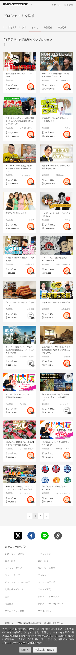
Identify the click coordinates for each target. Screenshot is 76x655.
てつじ (31, 80)
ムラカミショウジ (63, 493)
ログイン (55, 5)
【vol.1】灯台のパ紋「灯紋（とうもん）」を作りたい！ (54, 487)
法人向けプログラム (53, 622)
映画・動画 (10, 560)
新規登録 (68, 5)
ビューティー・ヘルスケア (17, 582)
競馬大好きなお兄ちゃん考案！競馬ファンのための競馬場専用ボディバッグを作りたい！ (20, 121)
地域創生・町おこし (14, 589)
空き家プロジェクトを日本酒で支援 (56, 302)
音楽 (7, 596)
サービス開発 (44, 610)
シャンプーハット (63, 264)
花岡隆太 (66, 356)
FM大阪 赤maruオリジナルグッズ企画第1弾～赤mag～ (20, 395)
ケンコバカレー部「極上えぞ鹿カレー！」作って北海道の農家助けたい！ (19, 168)
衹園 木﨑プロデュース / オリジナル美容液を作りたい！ (56, 167)
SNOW (31, 219)
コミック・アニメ (13, 568)
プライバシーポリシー (13, 642)
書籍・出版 (43, 560)
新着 (24, 27)
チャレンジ (43, 575)
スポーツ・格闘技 (46, 568)
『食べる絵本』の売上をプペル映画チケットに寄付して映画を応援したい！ (56, 397)
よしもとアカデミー (28, 493)
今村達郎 (30, 309)
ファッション (44, 553)
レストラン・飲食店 (14, 553)
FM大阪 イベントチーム (30, 404)
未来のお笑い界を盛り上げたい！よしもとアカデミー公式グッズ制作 (20, 487)
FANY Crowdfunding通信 (29, 622)
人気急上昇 (11, 27)
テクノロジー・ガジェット (50, 603)
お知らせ (9, 622)
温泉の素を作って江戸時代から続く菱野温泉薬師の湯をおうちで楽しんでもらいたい (56, 350)
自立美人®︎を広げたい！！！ (17, 213)
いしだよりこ (65, 404)
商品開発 (48, 27)
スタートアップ (12, 575)
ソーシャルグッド (46, 582)
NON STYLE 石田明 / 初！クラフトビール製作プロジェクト (56, 75)
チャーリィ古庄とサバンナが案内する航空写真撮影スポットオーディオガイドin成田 (20, 350)
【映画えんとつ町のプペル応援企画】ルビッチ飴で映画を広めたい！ (20, 443)
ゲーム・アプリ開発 (14, 610)
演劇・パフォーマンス (48, 596)
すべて (35, 27)
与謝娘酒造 (29, 264)
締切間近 (62, 27)
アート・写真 (44, 589)
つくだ (67, 219)
